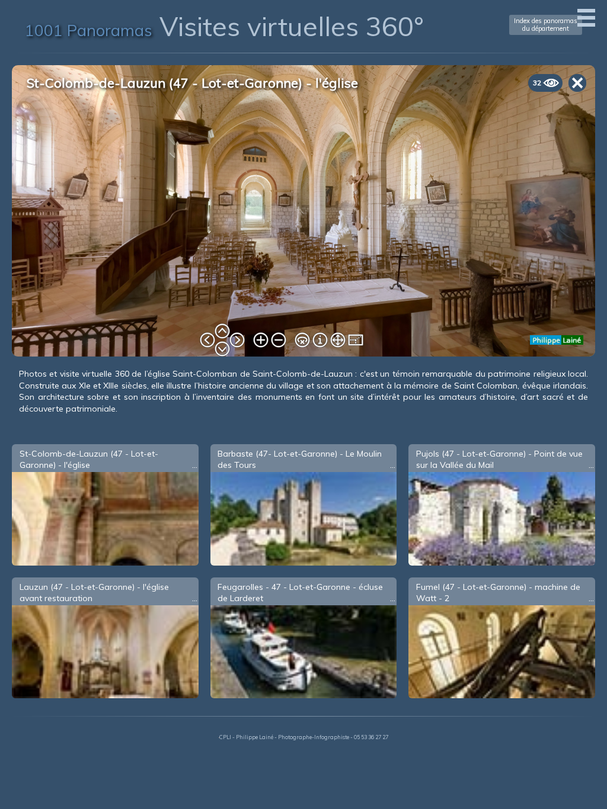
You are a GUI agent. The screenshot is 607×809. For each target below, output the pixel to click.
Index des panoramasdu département (545, 25)
